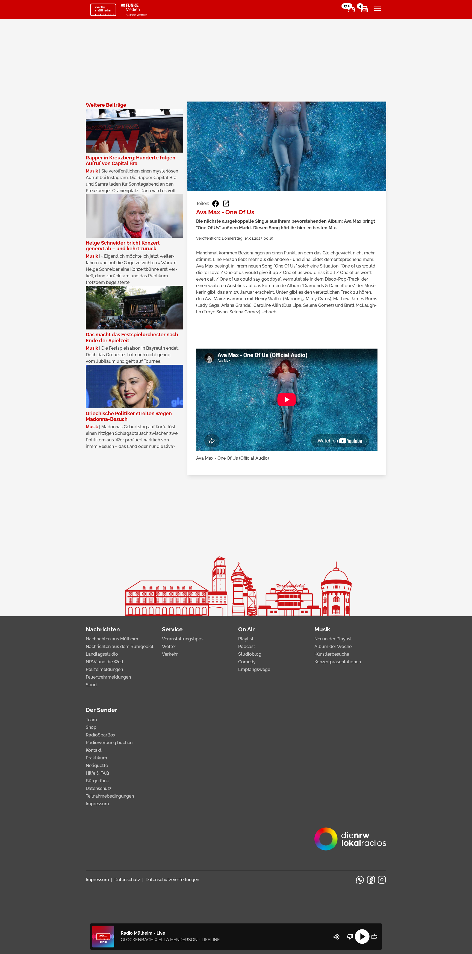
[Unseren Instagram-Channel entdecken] (381, 879)
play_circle (362, 936)
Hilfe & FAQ (97, 773)
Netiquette (97, 765)
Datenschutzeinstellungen (172, 879)
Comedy (247, 661)
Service (172, 629)
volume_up (336, 937)
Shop (91, 727)
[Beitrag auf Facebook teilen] (215, 203)
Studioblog (249, 654)
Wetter (169, 646)
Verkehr (170, 654)
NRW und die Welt (104, 661)
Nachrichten (103, 629)
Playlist (245, 638)
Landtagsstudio (102, 654)
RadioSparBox (100, 735)
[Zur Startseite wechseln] (103, 9)
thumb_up (374, 936)
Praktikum (96, 757)
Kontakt (94, 750)
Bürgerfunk (97, 780)
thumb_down (350, 936)
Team (91, 719)
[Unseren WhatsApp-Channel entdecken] (360, 879)
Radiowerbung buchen (109, 742)
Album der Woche (333, 646)
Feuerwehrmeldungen (108, 677)
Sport (91, 684)
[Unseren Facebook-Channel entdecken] (371, 879)
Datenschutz (98, 788)
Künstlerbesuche (331, 654)
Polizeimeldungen (104, 669)
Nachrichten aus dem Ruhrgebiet (120, 646)
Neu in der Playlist (333, 638)
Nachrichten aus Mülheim (112, 638)
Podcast (246, 646)
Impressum (97, 803)
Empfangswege (254, 669)
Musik (322, 629)
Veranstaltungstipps (182, 638)
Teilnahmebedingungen (110, 796)
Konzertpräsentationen (337, 661)
